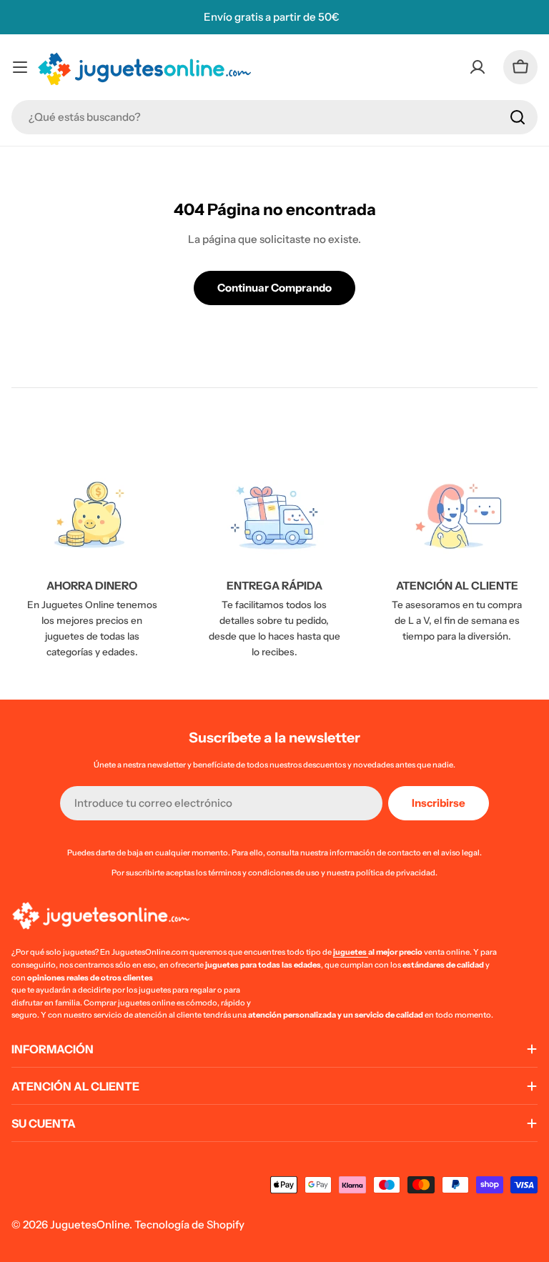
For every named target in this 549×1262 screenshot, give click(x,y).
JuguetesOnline (89, 1224)
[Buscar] (517, 117)
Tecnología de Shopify (189, 1224)
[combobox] (274, 117)
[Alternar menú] (20, 67)
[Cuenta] (477, 67)
